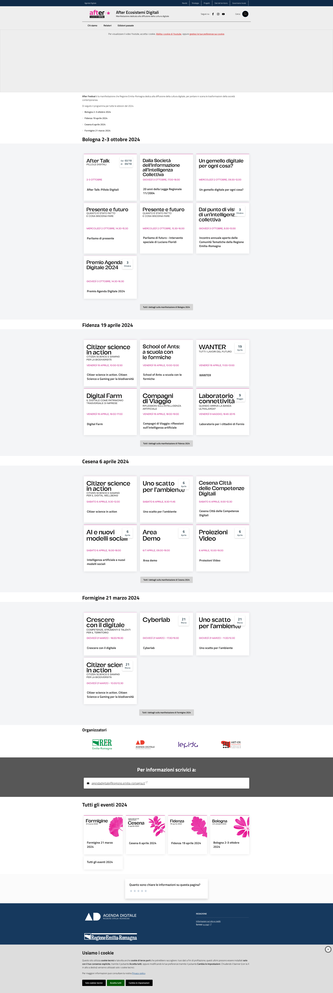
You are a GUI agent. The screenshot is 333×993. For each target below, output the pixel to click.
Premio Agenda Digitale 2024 (106, 291)
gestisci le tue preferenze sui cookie (207, 34)
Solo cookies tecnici (94, 982)
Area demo (150, 560)
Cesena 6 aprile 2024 (95, 124)
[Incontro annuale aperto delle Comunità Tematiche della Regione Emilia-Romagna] (222, 218)
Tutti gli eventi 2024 (100, 862)
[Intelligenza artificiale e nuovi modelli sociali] (110, 540)
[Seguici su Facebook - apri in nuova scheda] (211, 13)
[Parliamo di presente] (110, 218)
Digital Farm (95, 424)
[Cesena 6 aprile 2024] (145, 826)
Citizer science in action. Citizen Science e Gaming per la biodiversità (110, 377)
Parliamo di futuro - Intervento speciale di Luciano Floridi (163, 240)
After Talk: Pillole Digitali (103, 190)
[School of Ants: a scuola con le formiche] (166, 355)
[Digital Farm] (110, 403)
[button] (245, 14)
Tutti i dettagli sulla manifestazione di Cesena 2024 (166, 579)
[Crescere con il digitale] (110, 627)
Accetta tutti (115, 982)
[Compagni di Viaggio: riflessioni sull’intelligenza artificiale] (166, 403)
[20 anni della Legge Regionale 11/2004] (166, 169)
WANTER (205, 375)
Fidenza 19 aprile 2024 (96, 118)
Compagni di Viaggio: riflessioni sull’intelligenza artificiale (163, 425)
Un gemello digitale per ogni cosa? (221, 190)
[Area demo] (166, 540)
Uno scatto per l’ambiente (160, 511)
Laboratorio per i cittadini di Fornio (221, 424)
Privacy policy (138, 973)
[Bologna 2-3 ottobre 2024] (229, 826)
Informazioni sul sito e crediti (208, 921)
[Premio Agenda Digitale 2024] (110, 271)
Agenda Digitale (90, 3)
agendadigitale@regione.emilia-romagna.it (118, 783)
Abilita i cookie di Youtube (168, 34)
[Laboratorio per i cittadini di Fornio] (222, 403)
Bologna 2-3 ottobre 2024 (98, 112)
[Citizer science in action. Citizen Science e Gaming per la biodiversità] (110, 355)
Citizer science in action (102, 511)
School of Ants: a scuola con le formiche (162, 377)
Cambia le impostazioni (139, 982)
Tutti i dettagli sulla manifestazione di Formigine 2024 (166, 712)
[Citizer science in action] (110, 491)
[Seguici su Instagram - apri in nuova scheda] (217, 13)
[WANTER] (222, 355)
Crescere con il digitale (101, 648)
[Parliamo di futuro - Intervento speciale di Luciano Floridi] (166, 218)
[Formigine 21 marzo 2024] (103, 826)
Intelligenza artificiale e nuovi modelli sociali (106, 562)
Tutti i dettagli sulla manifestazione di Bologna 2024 (166, 307)
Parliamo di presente (100, 238)
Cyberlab (149, 648)
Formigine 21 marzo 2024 (97, 130)
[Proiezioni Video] (222, 540)
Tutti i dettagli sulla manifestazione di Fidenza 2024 (166, 443)
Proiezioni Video (209, 560)
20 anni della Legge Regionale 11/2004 (162, 191)
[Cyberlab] (166, 627)
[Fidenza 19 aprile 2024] (187, 826)
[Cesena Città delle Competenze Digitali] (222, 491)
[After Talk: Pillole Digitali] (110, 169)
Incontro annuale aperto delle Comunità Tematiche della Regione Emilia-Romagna (221, 242)
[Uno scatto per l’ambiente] (166, 491)
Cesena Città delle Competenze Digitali (219, 513)
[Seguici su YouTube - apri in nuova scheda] (222, 13)
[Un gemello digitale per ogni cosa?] (222, 169)
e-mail (206, 924)
